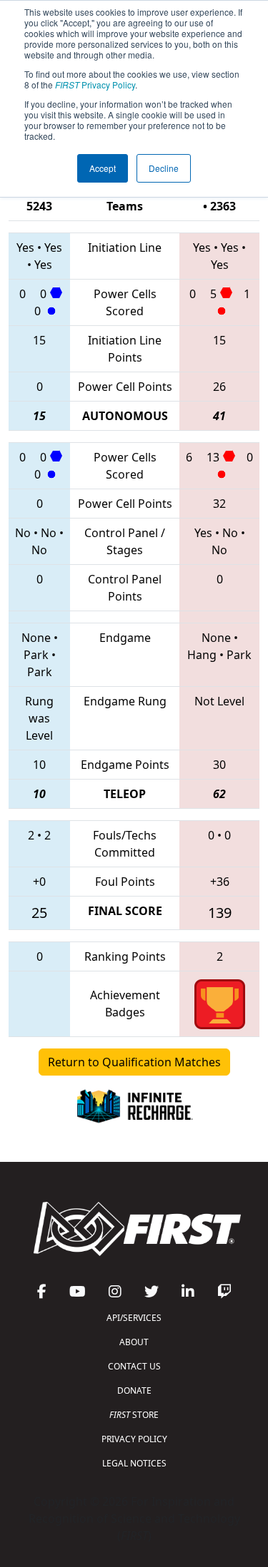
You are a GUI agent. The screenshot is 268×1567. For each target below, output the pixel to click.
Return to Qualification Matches (134, 1062)
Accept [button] (102, 168)
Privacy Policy (95, 84)
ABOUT (134, 1342)
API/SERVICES (134, 1318)
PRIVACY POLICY (134, 1439)
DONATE (134, 1390)
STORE (134, 1415)
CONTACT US (134, 1366)
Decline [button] (164, 168)
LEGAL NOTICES (134, 1463)
